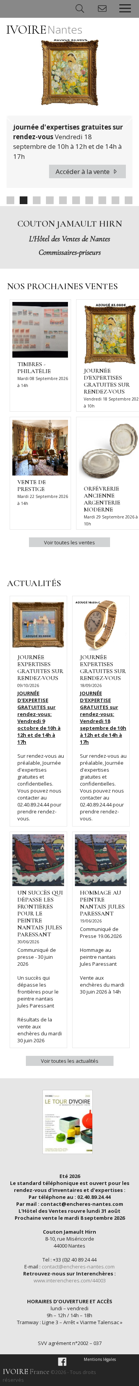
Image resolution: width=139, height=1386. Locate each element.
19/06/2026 (91, 921)
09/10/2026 (28, 685)
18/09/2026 (91, 685)
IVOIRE (44, 29)
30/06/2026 (28, 941)
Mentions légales (100, 1359)
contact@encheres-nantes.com (78, 1266)
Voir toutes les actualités (69, 1060)
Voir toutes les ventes (69, 542)
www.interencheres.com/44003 (70, 1280)
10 (128, 200)
